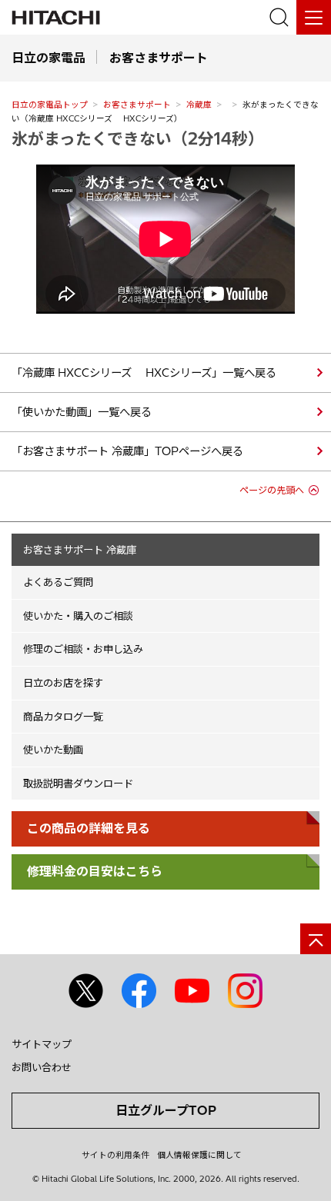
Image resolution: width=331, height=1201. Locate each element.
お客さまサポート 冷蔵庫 (79, 550)
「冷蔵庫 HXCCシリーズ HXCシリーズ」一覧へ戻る (144, 373)
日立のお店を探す (63, 683)
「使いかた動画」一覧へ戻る (82, 412)
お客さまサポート (137, 104)
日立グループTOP (165, 1110)
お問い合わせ (42, 1067)
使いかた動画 (53, 750)
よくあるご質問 (58, 582)
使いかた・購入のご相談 (78, 616)
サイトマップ (42, 1044)
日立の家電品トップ (50, 104)
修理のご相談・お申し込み (83, 649)
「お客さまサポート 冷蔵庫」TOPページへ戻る (127, 451)
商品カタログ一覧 (63, 716)
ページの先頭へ (271, 490)
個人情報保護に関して (199, 1154)
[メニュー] (313, 17)
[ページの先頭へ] (315, 938)
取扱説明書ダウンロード (78, 783)
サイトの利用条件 (115, 1154)
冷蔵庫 (199, 104)
